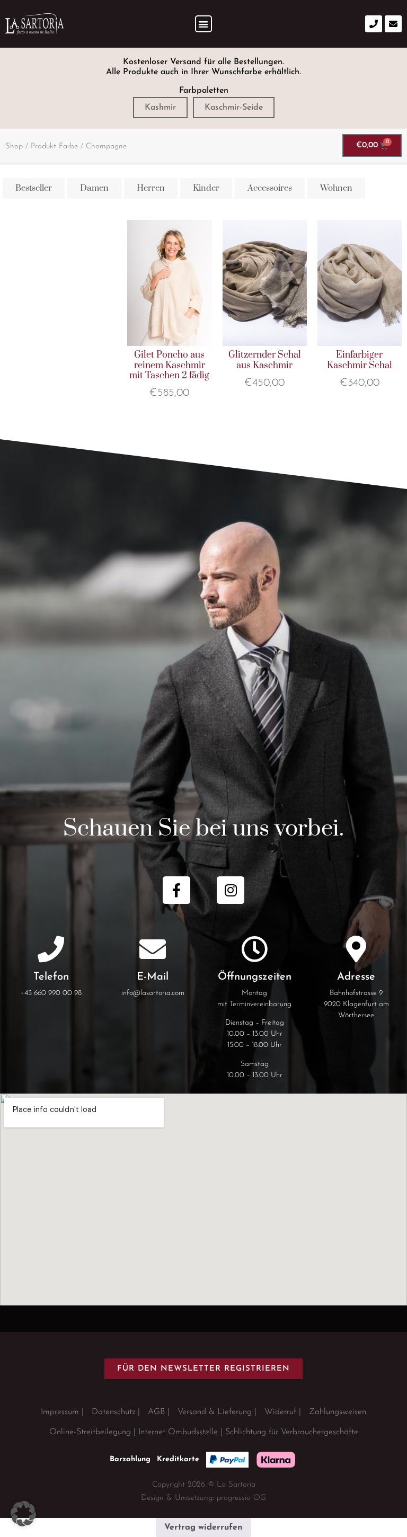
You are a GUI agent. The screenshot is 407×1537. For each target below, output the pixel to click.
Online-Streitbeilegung (90, 1432)
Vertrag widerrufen (203, 1527)
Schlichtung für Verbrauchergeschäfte (291, 1432)
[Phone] (373, 23)
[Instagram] (230, 890)
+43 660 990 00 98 (51, 993)
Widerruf (280, 1412)
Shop (14, 146)
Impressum (60, 1412)
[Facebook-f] (176, 890)
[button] (204, 24)
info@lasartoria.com (152, 993)
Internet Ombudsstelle (178, 1432)
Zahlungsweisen (337, 1412)
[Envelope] (393, 23)
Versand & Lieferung (215, 1412)
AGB (156, 1412)
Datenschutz (113, 1412)
